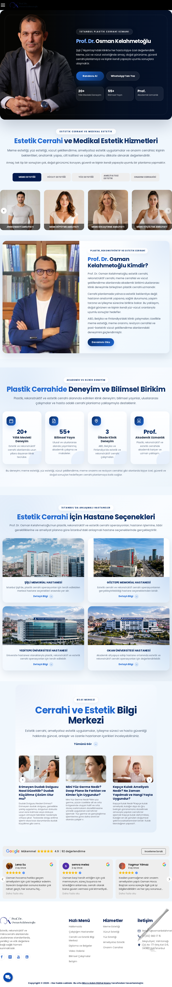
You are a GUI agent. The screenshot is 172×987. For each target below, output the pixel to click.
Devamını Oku (101, 342)
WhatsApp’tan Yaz (123, 76)
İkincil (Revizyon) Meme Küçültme (20, 225)
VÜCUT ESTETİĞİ (56, 177)
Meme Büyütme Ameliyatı (108, 226)
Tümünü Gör (83, 744)
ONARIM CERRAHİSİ (145, 177)
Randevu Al (90, 76)
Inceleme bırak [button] (154, 851)
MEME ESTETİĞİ (27, 177)
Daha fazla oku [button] (14, 893)
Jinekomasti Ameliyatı (64, 226)
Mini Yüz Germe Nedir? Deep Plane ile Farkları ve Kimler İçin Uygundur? (86, 791)
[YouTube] (18, 956)
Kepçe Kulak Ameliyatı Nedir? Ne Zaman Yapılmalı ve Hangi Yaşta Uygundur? (133, 793)
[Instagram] (10, 956)
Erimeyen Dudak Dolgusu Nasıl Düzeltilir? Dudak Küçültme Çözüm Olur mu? (38, 793)
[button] (4, 211)
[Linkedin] (27, 956)
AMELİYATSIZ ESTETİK (111, 177)
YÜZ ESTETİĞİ (86, 177)
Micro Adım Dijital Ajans (96, 983)
